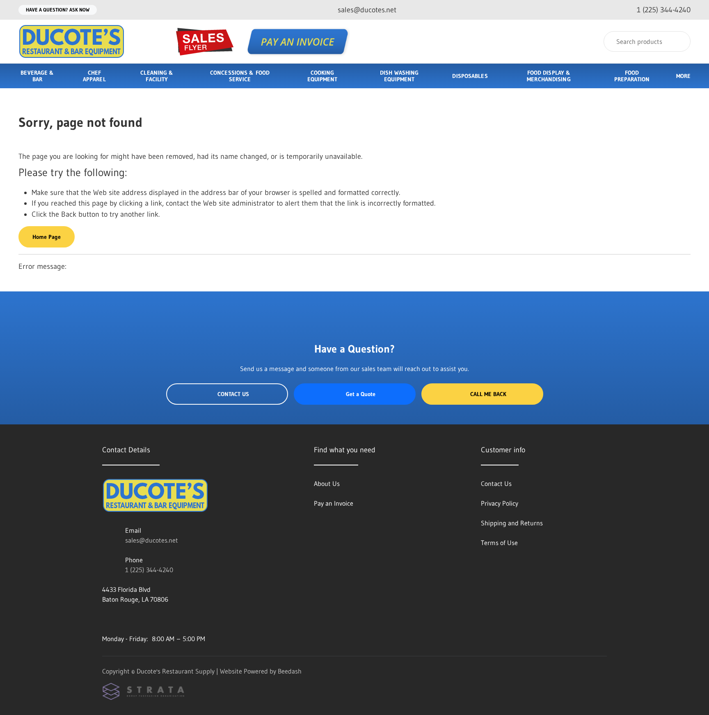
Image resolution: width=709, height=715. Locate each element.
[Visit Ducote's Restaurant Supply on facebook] (106, 619)
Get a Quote (360, 394)
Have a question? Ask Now (57, 10)
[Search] (679, 41)
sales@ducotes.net (151, 540)
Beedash (290, 671)
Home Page (46, 237)
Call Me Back (488, 394)
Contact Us (233, 394)
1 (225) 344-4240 (149, 570)
